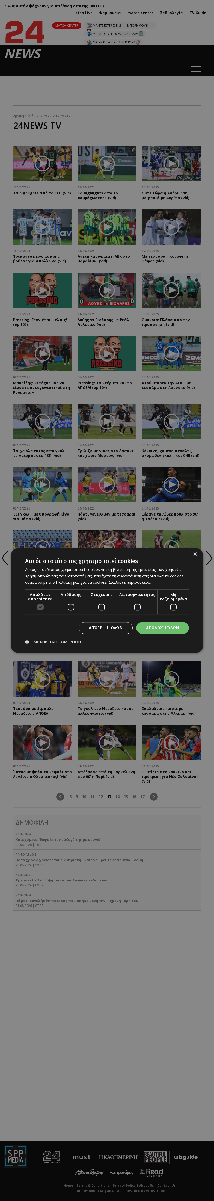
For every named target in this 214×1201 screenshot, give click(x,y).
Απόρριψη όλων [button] (105, 627)
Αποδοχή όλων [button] (162, 627)
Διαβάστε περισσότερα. (129, 582)
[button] (53, 642)
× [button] (195, 554)
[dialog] (107, 600)
